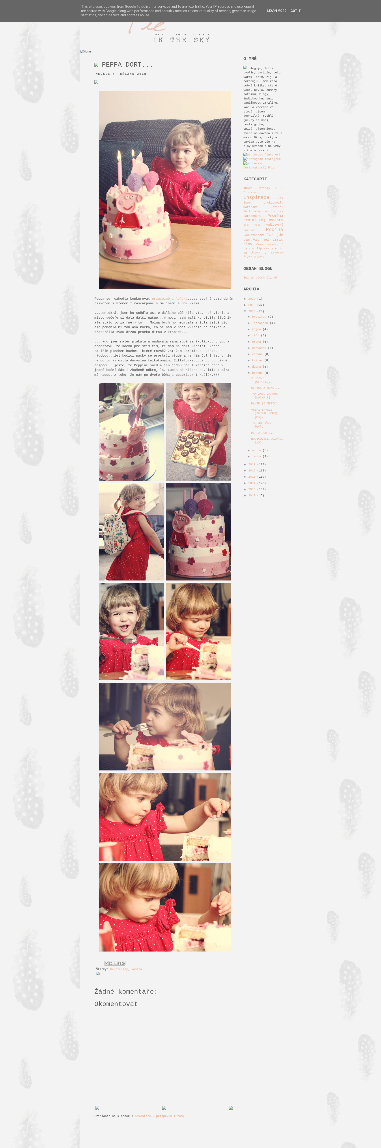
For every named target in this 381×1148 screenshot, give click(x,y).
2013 (252, 489)
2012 (252, 495)
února (257, 450)
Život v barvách (267, 253)
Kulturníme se (255, 211)
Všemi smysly (267, 244)
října (257, 329)
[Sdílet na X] (115, 963)
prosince (260, 316)
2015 (252, 477)
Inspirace (256, 197)
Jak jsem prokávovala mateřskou (263, 202)
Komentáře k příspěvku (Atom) (159, 1116)
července (260, 348)
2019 (252, 305)
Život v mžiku (254, 257)
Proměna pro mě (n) (263, 218)
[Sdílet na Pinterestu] (123, 963)
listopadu (261, 323)
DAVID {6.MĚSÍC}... (267, 403)
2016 (252, 470)
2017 (252, 464)
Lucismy (277, 211)
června (258, 354)
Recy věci (252, 225)
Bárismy (264, 188)
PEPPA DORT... (262, 433)
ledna (257, 456)
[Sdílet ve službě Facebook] (119, 963)
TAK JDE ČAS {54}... (261, 425)
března (258, 373)
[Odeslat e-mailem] (106, 963)
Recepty (275, 220)
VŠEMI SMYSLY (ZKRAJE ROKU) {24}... (264, 413)
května (258, 360)
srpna (257, 342)
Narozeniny (119, 969)
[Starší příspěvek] (231, 1109)
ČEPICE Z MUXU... (265, 388)
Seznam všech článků (260, 277)
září (256, 335)
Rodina (136, 969)
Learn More (276, 11)
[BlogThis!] (110, 963)
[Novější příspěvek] (97, 1109)
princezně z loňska (170, 299)
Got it (296, 11)
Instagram (271, 159)
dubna (257, 366)
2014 (252, 483)
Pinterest (271, 154)
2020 (252, 299)
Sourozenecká (254, 235)
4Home (247, 188)
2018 (252, 311)
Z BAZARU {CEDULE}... (262, 380)
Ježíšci (277, 207)
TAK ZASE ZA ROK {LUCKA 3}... (264, 395)
